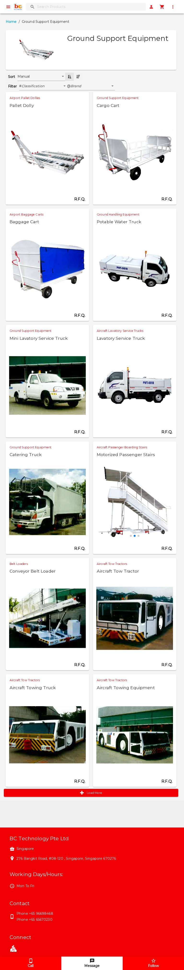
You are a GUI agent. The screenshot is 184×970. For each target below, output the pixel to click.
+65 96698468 (41, 913)
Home (11, 21)
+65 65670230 (40, 919)
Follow (153, 966)
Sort (11, 76)
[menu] (8, 6)
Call (31, 966)
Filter (12, 86)
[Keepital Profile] (13, 948)
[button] (44, 86)
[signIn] (151, 6)
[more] (172, 6)
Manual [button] (23, 76)
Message (92, 966)
